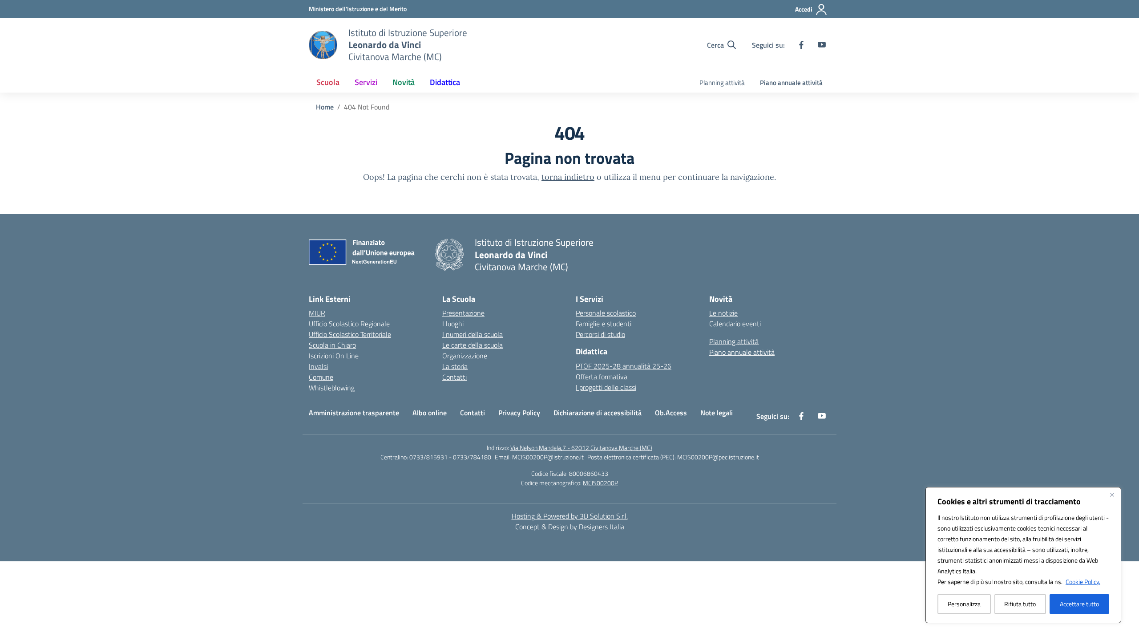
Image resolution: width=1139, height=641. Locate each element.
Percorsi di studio (600, 334)
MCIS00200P (600, 482)
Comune (321, 377)
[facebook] (801, 45)
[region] (1023, 555)
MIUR (317, 313)
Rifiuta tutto (1020, 604)
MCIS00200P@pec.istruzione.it (718, 457)
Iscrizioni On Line (334, 355)
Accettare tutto (1079, 604)
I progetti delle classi (606, 387)
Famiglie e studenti (603, 323)
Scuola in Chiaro (332, 345)
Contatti (454, 377)
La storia (455, 366)
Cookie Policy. (1083, 581)
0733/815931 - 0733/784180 (450, 457)
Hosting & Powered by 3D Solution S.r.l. (570, 516)
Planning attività (722, 82)
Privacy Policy (519, 412)
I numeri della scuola (472, 334)
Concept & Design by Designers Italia (569, 526)
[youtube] (821, 45)
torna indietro (567, 177)
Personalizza (964, 604)
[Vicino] (1112, 494)
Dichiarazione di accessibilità (597, 412)
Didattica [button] (445, 82)
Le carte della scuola (472, 345)
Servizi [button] (366, 82)
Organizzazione (464, 355)
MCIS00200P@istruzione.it (548, 457)
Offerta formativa (601, 376)
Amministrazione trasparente (354, 412)
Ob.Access (671, 412)
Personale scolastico (606, 313)
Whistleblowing (332, 387)
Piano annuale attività (791, 82)
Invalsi (318, 366)
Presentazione (463, 313)
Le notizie (723, 313)
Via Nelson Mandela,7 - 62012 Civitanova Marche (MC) (581, 447)
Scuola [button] (327, 82)
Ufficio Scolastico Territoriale (350, 334)
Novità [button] (403, 82)
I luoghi (453, 323)
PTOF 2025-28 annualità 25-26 (623, 366)
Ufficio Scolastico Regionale (349, 323)
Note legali (716, 412)
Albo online (429, 412)
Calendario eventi (735, 323)
